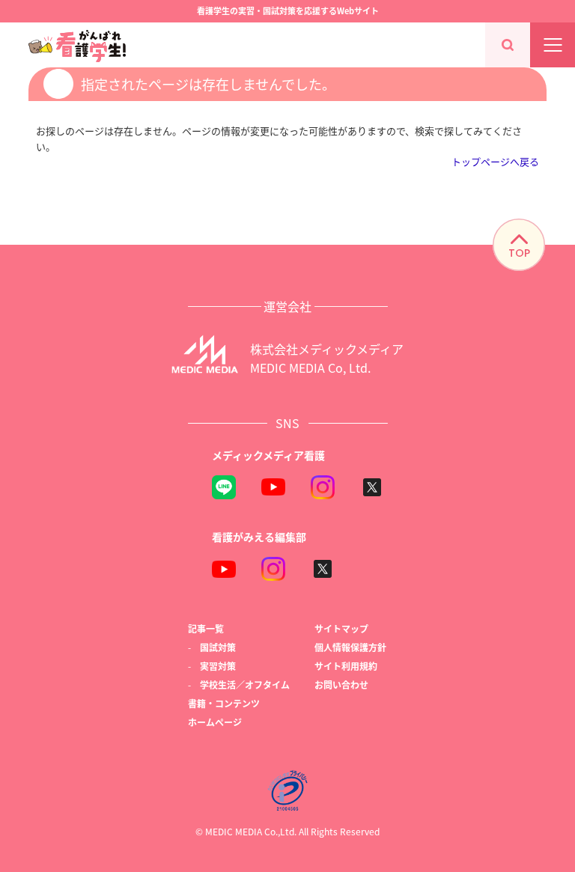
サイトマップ (341, 628)
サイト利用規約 (345, 665)
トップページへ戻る (495, 161)
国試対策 (218, 647)
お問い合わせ (341, 684)
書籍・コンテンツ (224, 703)
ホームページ (215, 722)
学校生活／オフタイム (245, 684)
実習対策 (218, 665)
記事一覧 (206, 628)
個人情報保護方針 (350, 647)
